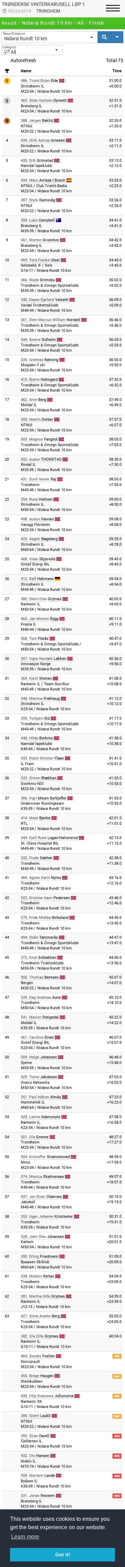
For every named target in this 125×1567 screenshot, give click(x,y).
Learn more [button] (25, 1537)
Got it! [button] (62, 1554)
